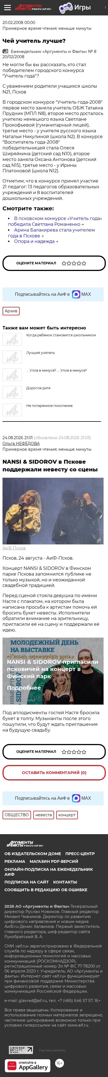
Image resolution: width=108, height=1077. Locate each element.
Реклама (14, 861)
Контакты (65, 882)
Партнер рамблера (52, 1050)
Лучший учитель (40, 353)
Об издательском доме (32, 853)
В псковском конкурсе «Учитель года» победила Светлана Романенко (55, 221)
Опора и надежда (34, 241)
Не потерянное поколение (49, 406)
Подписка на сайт (26, 882)
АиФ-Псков (14, 548)
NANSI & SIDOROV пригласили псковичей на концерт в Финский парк (52, 669)
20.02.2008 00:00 (18, 22)
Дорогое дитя (38, 388)
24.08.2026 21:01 (17, 437)
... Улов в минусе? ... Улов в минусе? (56, 370)
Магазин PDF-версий (54, 861)
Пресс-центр (80, 853)
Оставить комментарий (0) (54, 772)
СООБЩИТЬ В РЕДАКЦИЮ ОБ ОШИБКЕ (45, 889)
